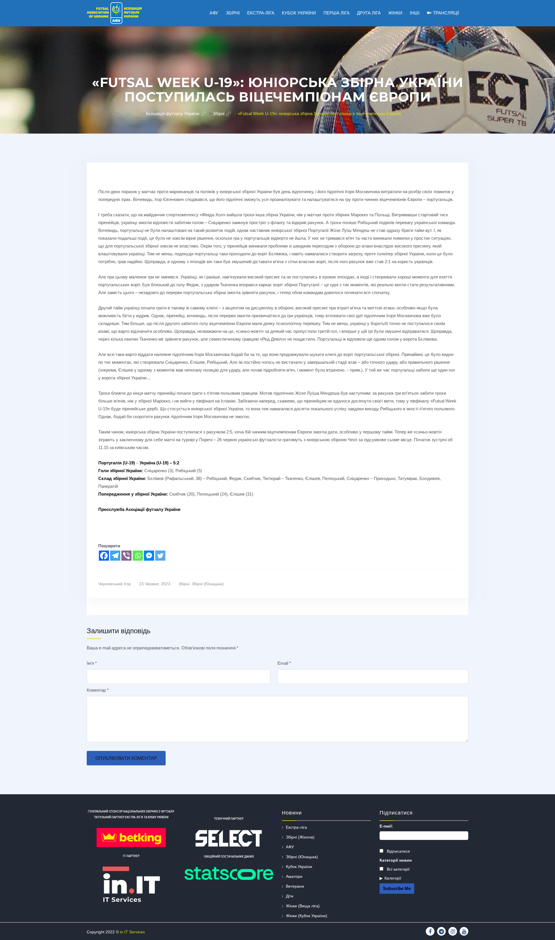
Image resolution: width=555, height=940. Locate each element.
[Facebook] (104, 556)
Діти (289, 896)
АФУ (290, 847)
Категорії (392, 878)
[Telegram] (115, 556)
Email (284, 663)
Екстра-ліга (296, 827)
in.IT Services (132, 932)
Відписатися (398, 851)
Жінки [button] (395, 12)
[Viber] (126, 556)
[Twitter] (160, 556)
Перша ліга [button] (336, 12)
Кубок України (299, 866)
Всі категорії (398, 869)
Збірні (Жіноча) (300, 837)
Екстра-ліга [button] (260, 12)
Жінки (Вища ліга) (303, 906)
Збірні (183, 583)
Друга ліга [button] (369, 12)
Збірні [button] (233, 12)
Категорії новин (396, 860)
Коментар (98, 690)
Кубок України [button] (299, 12)
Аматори (294, 876)
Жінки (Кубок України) (306, 915)
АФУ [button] (214, 12)
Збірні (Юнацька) (208, 583)
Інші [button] (414, 12)
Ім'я (92, 663)
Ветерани (295, 886)
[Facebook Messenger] (149, 556)
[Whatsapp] (138, 556)
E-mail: (386, 826)
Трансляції (446, 12)
